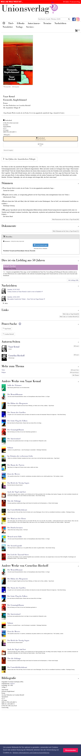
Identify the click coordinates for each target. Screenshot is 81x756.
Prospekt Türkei (75, 370)
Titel (10, 23)
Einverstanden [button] (70, 750)
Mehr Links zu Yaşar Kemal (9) (71, 314)
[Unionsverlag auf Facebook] (74, 19)
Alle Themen (75, 375)
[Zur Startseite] (4, 23)
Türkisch (12, 683)
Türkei (3, 370)
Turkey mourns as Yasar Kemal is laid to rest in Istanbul (24, 290)
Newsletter (8, 27)
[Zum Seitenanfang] (78, 184)
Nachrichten (60, 23)
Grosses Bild (8, 86)
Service (29, 27)
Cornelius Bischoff (9, 334)
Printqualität (16, 86)
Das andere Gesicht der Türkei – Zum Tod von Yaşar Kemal (25, 298)
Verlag (19, 27)
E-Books (20, 23)
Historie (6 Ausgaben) (8, 150)
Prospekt (77, 346)
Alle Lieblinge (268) (73, 280)
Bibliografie (7, 134)
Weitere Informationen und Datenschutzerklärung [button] (31, 753)
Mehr (6, 303)
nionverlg (26, 8)
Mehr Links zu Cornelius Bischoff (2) (69, 316)
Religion (4, 372)
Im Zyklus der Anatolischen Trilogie (20, 159)
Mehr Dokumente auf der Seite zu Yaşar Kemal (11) (66, 231)
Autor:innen (33, 23)
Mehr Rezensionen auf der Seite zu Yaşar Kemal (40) (65, 219)
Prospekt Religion (75, 372)
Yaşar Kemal (7, 328)
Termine (47, 23)
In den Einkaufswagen (41, 245)
